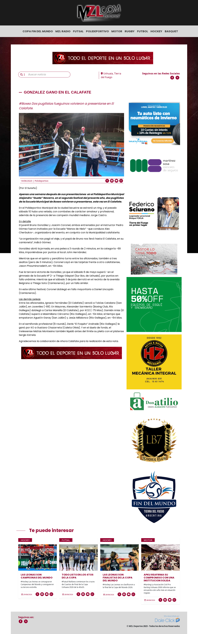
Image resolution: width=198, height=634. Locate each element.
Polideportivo (97, 31)
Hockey (156, 31)
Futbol (142, 31)
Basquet (171, 31)
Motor (116, 31)
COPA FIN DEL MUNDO (38, 31)
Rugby (130, 31)
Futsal (78, 31)
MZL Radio (63, 31)
